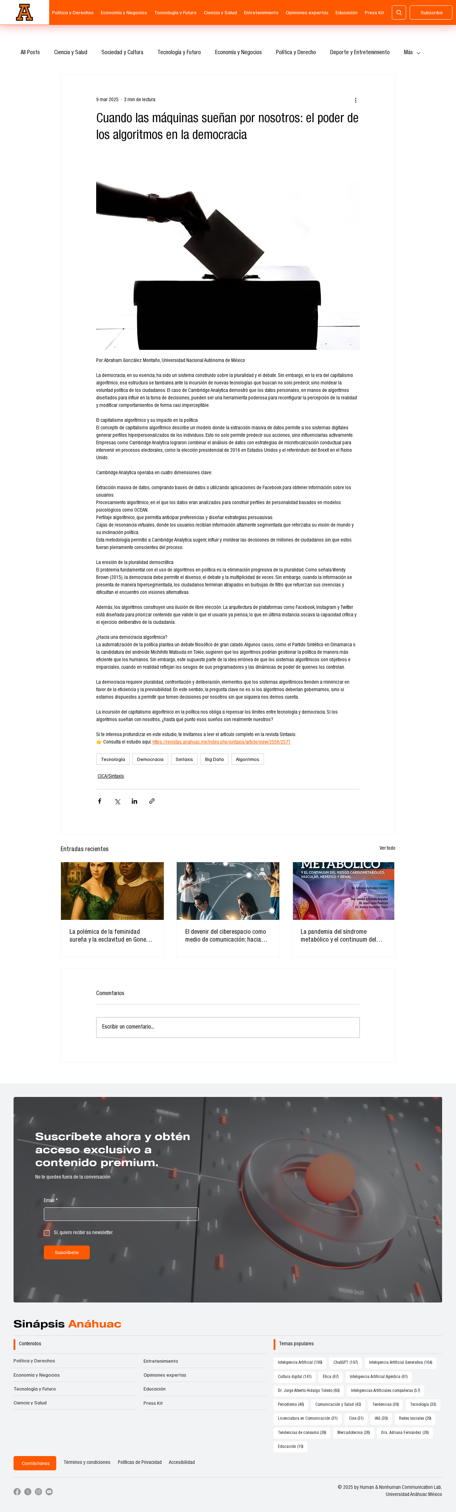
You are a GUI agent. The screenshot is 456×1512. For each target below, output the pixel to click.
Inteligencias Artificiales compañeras (387, 1390)
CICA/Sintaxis (111, 776)
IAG (383, 1418)
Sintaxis (184, 759)
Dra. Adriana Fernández (407, 1432)
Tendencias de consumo (304, 1432)
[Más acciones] (355, 100)
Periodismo (293, 1404)
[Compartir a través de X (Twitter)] (117, 801)
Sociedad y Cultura (122, 53)
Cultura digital (297, 1376)
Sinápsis (67, 1325)
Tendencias (387, 1404)
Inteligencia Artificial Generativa (402, 1362)
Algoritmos (247, 759)
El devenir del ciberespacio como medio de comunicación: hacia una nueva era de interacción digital (225, 936)
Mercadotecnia (355, 1432)
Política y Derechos (34, 1360)
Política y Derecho (296, 53)
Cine (358, 1418)
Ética (333, 1376)
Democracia (150, 759)
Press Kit (153, 1403)
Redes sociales (417, 1418)
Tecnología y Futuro (179, 53)
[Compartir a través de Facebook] (99, 801)
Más (408, 53)
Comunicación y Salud (340, 1404)
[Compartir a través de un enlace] (152, 801)
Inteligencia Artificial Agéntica (381, 1376)
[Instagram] (38, 1491)
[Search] (399, 12)
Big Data (214, 759)
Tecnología (113, 759)
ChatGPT (347, 1362)
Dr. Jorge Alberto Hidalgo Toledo (311, 1390)
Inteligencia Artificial (302, 1362)
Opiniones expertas (165, 1375)
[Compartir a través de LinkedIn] (134, 801)
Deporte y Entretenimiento (360, 53)
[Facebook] (17, 1491)
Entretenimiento (161, 1361)
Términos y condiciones (86, 1462)
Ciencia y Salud (70, 53)
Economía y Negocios (238, 53)
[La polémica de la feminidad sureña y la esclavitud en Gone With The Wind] (112, 891)
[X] (27, 1491)
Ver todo (387, 848)
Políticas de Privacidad (140, 1462)
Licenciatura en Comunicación (310, 1418)
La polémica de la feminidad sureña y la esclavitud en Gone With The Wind (107, 936)
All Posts (30, 53)
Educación (155, 1389)
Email (51, 1200)
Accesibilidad (182, 1462)
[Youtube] (49, 1491)
